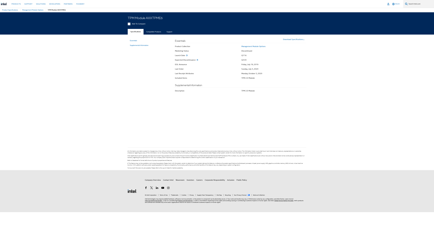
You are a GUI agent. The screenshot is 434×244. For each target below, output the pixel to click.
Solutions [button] (41, 4)
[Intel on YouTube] (163, 188)
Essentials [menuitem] (133, 41)
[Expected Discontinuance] (197, 60)
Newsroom (180, 180)
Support (169, 32)
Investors (190, 180)
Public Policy (242, 180)
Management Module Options (253, 46)
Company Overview (153, 180)
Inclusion (230, 180)
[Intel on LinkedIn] (157, 188)
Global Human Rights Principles (283, 200)
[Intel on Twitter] (151, 188)
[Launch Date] (187, 55)
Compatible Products (153, 32)
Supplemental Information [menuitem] (139, 45)
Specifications (135, 32)
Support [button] (28, 4)
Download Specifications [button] (293, 39)
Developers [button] (54, 4)
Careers (199, 180)
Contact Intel (168, 180)
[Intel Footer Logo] (132, 191)
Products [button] (16, 4)
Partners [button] (68, 4)
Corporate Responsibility (215, 180)
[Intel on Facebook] (146, 188)
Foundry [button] (80, 4)
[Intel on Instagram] (168, 188)
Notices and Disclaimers (185, 200)
